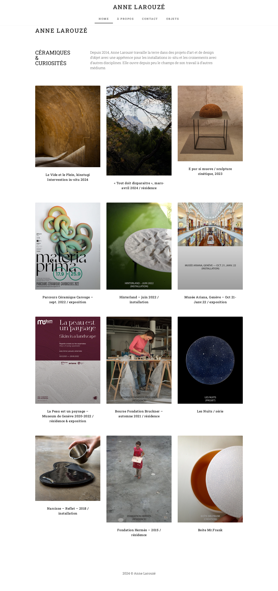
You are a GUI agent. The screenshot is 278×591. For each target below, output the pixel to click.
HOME (104, 18)
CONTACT (150, 18)
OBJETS (172, 18)
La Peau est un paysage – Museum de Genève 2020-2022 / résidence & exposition (68, 416)
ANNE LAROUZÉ (139, 7)
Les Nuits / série (210, 411)
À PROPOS (125, 18)
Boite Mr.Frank (210, 530)
